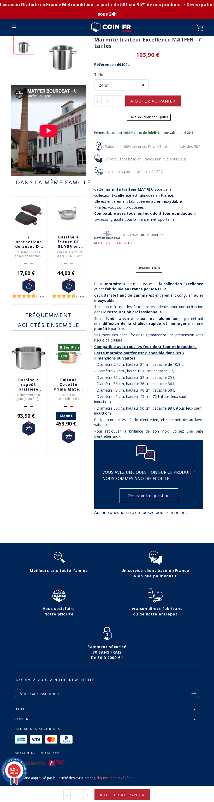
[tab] (149, 268)
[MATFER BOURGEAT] (107, 235)
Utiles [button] (21, 709)
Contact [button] (24, 719)
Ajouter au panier (153, 101)
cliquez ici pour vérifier (114, 778)
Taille (98, 74)
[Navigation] (14, 27)
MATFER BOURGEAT (115, 243)
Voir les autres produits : (142, 235)
